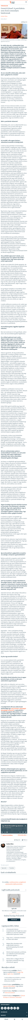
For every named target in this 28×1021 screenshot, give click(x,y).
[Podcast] (14, 1008)
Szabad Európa (7, 827)
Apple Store (10, 974)
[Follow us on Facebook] (5, 1008)
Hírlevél (6, 1019)
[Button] (24, 22)
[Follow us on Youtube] (2, 1008)
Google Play (20, 972)
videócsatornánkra (10, 992)
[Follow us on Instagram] (8, 1008)
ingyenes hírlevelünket (9, 986)
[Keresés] (22, 1019)
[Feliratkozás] (18, 1008)
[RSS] (11, 1008)
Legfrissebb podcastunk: (11, 890)
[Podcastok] (15, 1019)
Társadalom (4, 6)
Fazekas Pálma (4, 16)
